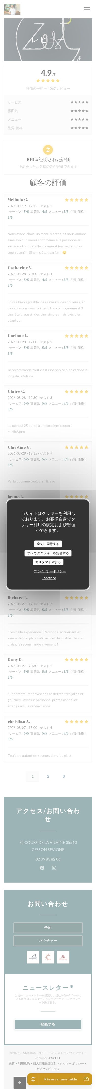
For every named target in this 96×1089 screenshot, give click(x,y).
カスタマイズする (48, 562)
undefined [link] (49, 578)
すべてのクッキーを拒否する (48, 553)
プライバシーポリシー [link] (50, 571)
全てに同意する (48, 544)
